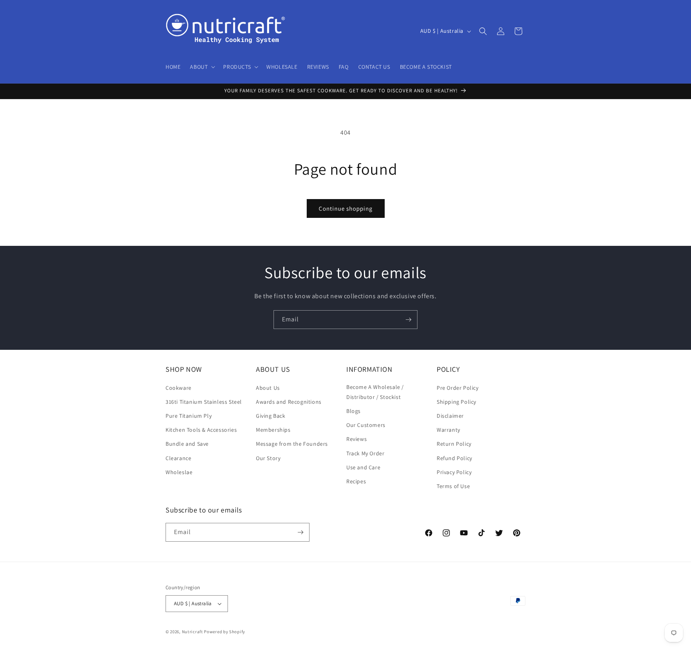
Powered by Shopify (224, 631)
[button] (201, 66)
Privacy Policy (454, 472)
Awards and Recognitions (289, 401)
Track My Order (365, 453)
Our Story (268, 458)
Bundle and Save (187, 443)
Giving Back (271, 415)
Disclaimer (450, 415)
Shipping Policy (456, 401)
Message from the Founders (292, 443)
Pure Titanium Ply (189, 415)
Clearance (178, 458)
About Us (268, 387)
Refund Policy (454, 458)
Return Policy (454, 443)
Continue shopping (346, 208)
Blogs (353, 411)
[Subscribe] (408, 319)
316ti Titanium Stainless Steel (204, 401)
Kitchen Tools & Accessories (201, 429)
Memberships (273, 429)
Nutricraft (192, 631)
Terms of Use (453, 486)
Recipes (356, 481)
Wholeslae (179, 472)
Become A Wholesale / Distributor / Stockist (375, 392)
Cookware (179, 387)
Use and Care (363, 467)
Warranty (448, 429)
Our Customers (365, 425)
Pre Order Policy (458, 387)
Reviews (356, 439)
